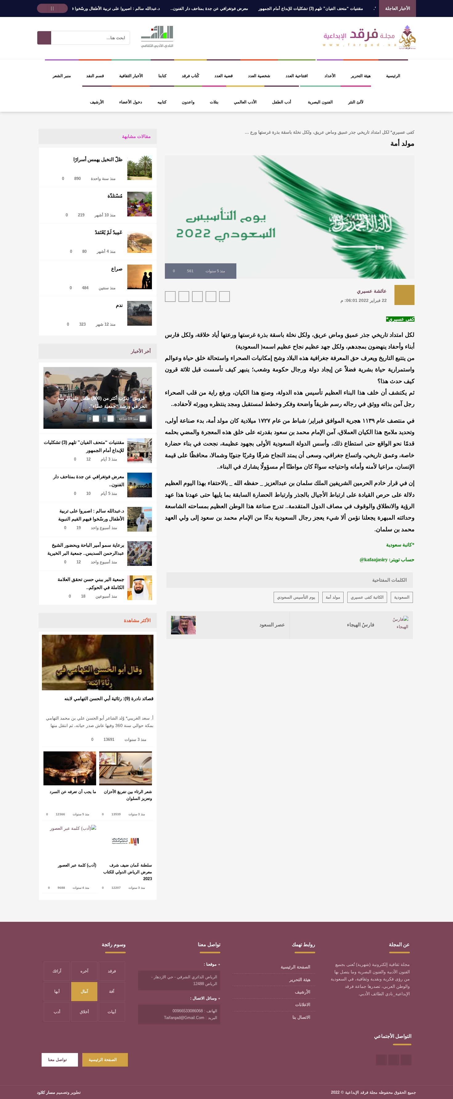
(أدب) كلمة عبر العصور (77, 865)
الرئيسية (393, 75)
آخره (84, 971)
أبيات (112, 1011)
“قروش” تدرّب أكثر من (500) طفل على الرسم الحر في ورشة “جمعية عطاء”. (102, 402)
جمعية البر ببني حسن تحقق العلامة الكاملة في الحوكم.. (91, 583)
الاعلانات (302, 1004)
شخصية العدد (259, 75)
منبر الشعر (62, 75)
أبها (57, 991)
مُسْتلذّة (115, 195)
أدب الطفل (281, 102)
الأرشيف (97, 102)
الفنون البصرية (320, 102)
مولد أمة (333, 597)
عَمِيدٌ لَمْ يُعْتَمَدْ (109, 232)
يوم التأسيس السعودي (296, 597)
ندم (119, 305)
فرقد (112, 971)
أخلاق (84, 1011)
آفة (111, 991)
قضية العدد (223, 75)
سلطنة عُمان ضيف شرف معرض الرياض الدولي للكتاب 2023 (127, 872)
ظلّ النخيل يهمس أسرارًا (98, 159)
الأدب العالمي (245, 102)
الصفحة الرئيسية (295, 966)
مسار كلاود (46, 1092)
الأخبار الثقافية (131, 75)
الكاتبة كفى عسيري (367, 597)
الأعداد (330, 75)
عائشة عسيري (372, 291)
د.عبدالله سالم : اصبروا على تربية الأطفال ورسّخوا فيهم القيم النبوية (124, 8)
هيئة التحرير (361, 75)
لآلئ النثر (355, 102)
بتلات (214, 102)
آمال (84, 991)
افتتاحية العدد (297, 75)
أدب (57, 1011)
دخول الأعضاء (130, 102)
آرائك (56, 971)
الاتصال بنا (301, 1017)
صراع (117, 268)
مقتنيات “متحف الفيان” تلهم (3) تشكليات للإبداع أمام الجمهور (332, 8)
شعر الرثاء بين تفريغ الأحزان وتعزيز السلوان (128, 795)
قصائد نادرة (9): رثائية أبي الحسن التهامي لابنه (108, 698)
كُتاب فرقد (190, 75)
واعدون (188, 102)
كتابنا (162, 75)
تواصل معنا (57, 1059)
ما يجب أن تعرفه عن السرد (73, 791)
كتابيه (161, 102)
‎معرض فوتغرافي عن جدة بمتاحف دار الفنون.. (231, 8)
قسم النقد (95, 75)
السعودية (402, 597)
